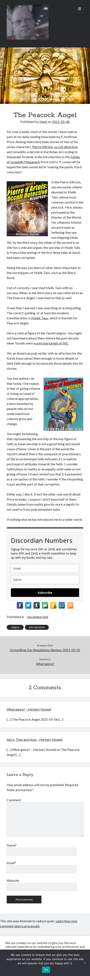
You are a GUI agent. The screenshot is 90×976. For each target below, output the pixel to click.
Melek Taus (39, 318)
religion (15, 627)
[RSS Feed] (70, 605)
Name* (12, 845)
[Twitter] (28, 605)
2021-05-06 (61, 122)
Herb (43, 122)
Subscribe (45, 593)
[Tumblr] (36, 605)
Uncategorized (37, 617)
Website (13, 880)
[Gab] (45, 605)
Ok (46, 969)
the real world (37, 627)
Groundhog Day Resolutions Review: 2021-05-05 (45, 650)
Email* (11, 863)
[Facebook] (20, 605)
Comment (14, 800)
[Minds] (53, 605)
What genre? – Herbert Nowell (29, 709)
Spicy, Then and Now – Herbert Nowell (34, 739)
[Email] (61, 605)
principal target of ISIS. (51, 343)
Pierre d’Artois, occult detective (54, 147)
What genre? (45, 664)
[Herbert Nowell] (28, 38)
